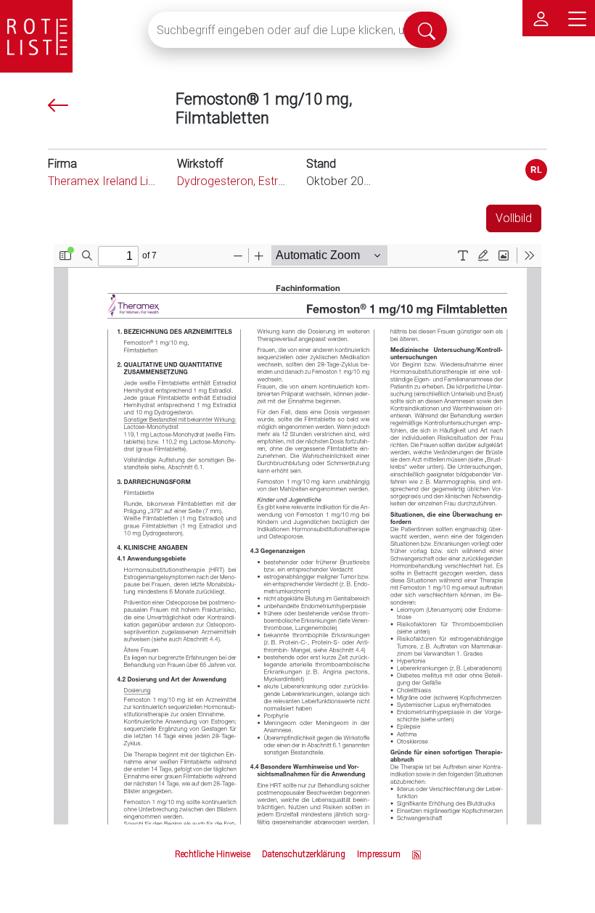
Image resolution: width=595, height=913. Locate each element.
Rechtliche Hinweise (212, 854)
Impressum (379, 854)
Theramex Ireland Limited (112, 181)
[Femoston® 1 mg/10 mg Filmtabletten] (536, 170)
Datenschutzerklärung (303, 854)
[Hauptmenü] (577, 18)
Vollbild (514, 218)
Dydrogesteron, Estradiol (240, 181)
